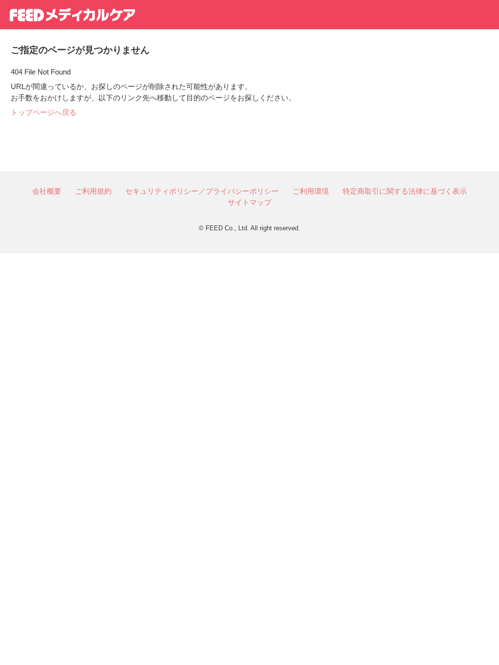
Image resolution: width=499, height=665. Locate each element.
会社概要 (46, 191)
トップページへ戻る (44, 112)
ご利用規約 (93, 191)
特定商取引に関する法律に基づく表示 (405, 191)
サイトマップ (249, 202)
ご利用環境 (310, 191)
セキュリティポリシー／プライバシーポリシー (202, 191)
